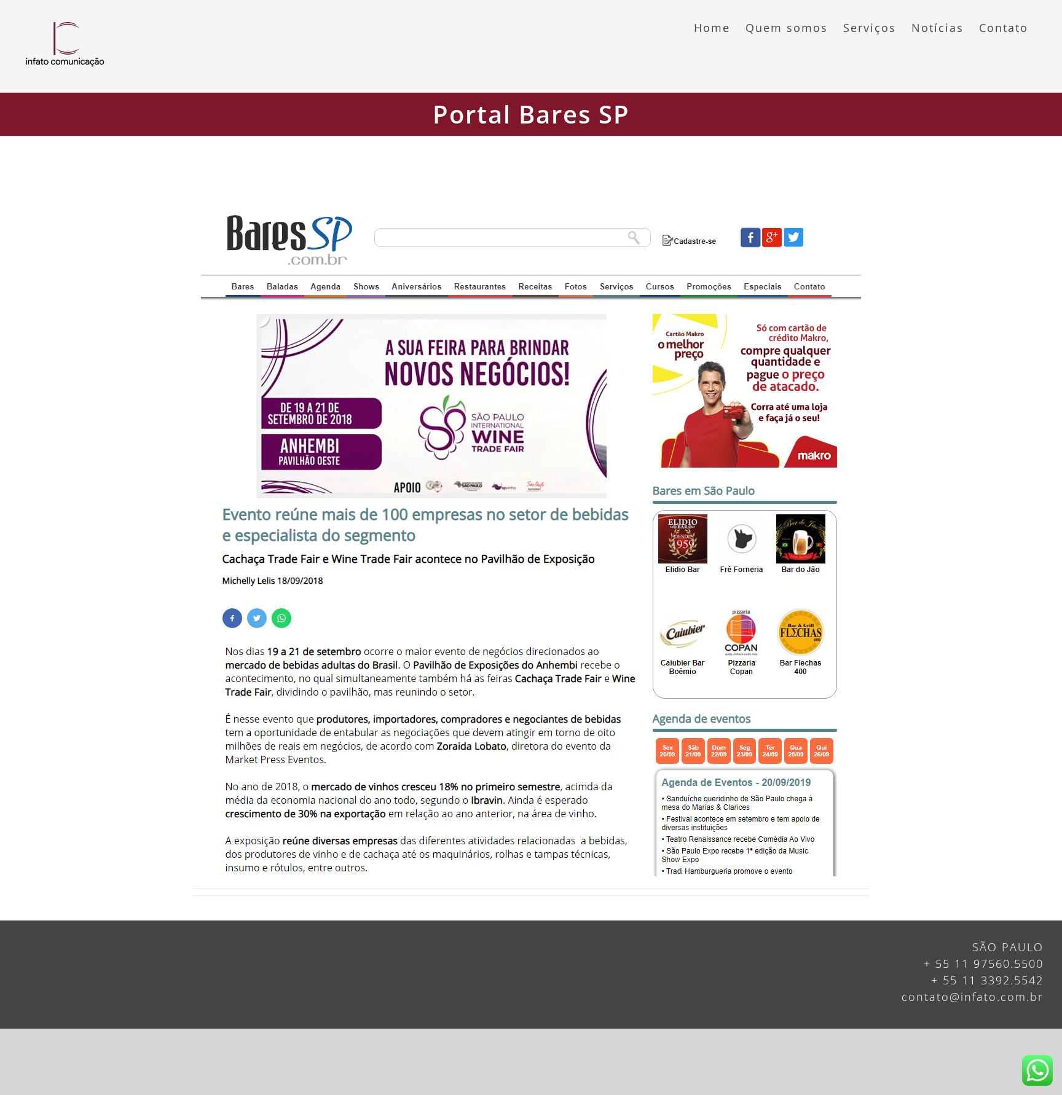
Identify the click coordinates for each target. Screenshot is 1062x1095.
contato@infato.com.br (973, 996)
